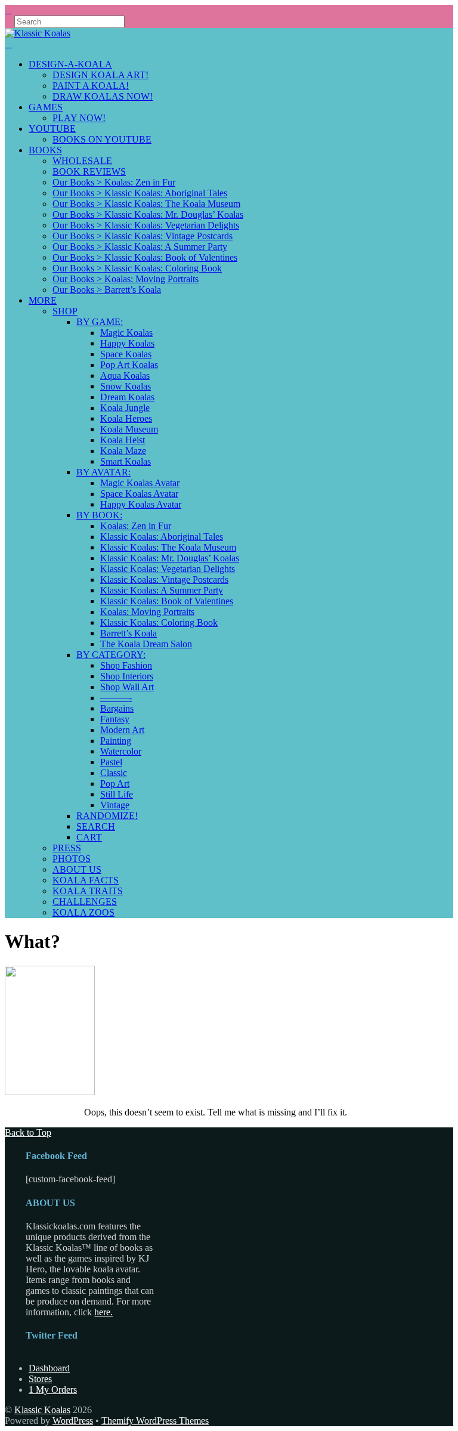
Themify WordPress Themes (155, 1420)
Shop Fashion (126, 665)
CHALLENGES (84, 902)
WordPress (72, 1420)
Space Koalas (125, 354)
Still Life (116, 794)
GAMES (46, 107)
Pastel (111, 762)
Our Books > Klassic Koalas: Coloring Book (137, 268)
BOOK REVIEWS (89, 171)
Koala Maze (123, 451)
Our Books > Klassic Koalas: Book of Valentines (144, 257)
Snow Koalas (125, 386)
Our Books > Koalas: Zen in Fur (113, 182)
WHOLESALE (82, 161)
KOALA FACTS (85, 880)
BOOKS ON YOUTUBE (101, 139)
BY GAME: (99, 322)
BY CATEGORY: (111, 655)
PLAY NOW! (79, 118)
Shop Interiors (126, 676)
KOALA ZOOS (83, 912)
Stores (40, 1379)
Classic (113, 773)
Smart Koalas (125, 461)
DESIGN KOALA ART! (100, 75)
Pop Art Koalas (129, 365)
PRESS (66, 848)
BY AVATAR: (103, 472)
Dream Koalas (127, 397)
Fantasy (114, 719)
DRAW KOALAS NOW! (102, 96)
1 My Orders (53, 1389)
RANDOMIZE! (107, 816)
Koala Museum (129, 429)
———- (116, 698)
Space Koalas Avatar (139, 494)
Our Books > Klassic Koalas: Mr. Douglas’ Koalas (147, 214)
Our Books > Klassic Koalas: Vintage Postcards (142, 236)
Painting (115, 740)
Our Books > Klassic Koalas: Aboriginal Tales (139, 193)
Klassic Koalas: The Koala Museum (168, 547)
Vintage (114, 805)
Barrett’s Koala (128, 633)
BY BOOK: (99, 515)
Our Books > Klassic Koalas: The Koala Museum (146, 204)
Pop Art (114, 783)
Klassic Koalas (42, 1410)
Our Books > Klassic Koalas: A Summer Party (139, 247)
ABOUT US (76, 869)
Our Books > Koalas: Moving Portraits (125, 279)
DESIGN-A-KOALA (70, 64)
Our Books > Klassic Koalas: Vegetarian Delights (145, 225)
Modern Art (122, 730)
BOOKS (45, 150)
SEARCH (95, 826)
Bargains (117, 708)
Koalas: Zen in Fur (135, 526)
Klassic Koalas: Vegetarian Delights (167, 569)
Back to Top (28, 1132)
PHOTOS (71, 859)
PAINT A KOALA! (90, 86)
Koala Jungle (125, 408)
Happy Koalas (127, 343)
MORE (43, 300)
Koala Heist (122, 440)
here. (103, 1312)
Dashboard (49, 1368)
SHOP (65, 311)
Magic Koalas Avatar (140, 483)
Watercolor (120, 751)
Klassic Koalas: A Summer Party (161, 590)
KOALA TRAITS (87, 891)
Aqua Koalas (125, 375)
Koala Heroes (126, 418)
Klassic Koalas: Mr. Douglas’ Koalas (169, 558)
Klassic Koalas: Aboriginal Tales (161, 536)
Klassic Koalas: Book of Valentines (166, 601)
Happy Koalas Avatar (140, 504)
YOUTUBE (52, 128)
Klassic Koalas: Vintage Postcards (164, 579)
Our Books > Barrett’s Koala (106, 290)
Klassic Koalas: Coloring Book (159, 622)
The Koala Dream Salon (146, 644)
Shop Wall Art (127, 687)
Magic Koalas (126, 332)
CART (89, 837)
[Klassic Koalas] (37, 33)
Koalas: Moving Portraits (147, 612)
